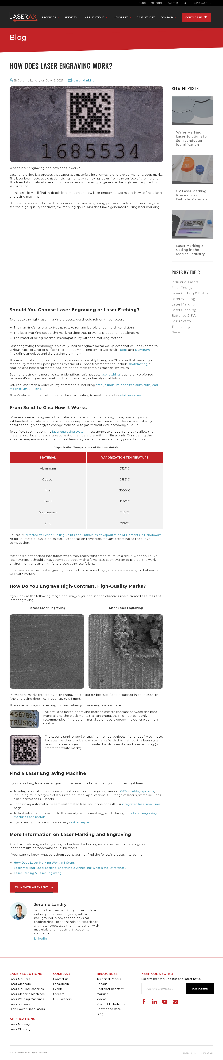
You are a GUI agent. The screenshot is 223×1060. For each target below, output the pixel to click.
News (176, 332)
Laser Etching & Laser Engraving (37, 873)
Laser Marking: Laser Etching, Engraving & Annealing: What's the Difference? (70, 868)
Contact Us (194, 17)
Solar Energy (182, 288)
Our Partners (62, 999)
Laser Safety (181, 321)
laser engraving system (69, 431)
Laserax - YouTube (164, 1001)
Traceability (181, 327)
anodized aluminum (135, 385)
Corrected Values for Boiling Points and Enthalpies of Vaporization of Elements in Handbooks (92, 535)
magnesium (18, 388)
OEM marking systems (137, 791)
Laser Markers (20, 979)
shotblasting (138, 364)
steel (124, 349)
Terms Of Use (206, 1053)
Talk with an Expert (31, 887)
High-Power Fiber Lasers (27, 1009)
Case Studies (146, 17)
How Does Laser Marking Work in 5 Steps (44, 862)
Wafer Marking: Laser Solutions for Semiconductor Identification (192, 139)
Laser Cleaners (20, 983)
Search (185, 3)
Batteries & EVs (184, 316)
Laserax (24, 17)
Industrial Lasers (185, 282)
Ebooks (102, 983)
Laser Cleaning (184, 310)
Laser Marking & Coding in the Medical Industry (190, 250)
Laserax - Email (175, 1001)
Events (57, 989)
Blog (142, 3)
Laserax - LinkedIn (154, 1001)
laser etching (110, 374)
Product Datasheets (111, 1004)
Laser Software (20, 1004)
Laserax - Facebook (144, 1001)
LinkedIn (40, 938)
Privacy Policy (189, 1053)
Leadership (61, 983)
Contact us (60, 979)
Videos (101, 999)
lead (155, 385)
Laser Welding (183, 299)
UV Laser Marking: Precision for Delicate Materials (191, 195)
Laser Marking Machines (27, 989)
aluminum (142, 349)
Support (157, 3)
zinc (38, 388)
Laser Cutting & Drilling (191, 293)
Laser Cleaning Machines (27, 994)
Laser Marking (84, 80)
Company (62, 974)
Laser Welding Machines (27, 999)
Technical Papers (109, 979)
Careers (173, 3)
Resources (107, 974)
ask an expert (81, 822)
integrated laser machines (141, 804)
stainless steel (130, 395)
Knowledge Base (109, 1009)
